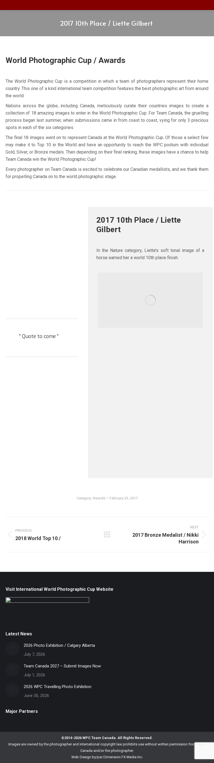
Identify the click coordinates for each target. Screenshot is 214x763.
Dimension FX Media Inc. (123, 757)
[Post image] (13, 649)
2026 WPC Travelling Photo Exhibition (57, 686)
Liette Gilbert (42, 285)
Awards (99, 498)
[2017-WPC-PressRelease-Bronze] (150, 403)
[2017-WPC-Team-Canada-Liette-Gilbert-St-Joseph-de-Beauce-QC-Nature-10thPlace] (150, 300)
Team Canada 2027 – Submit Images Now (62, 666)
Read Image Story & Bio (40, 305)
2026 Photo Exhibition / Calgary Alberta (59, 645)
